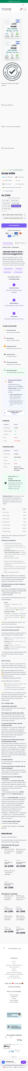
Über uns (14, 961)
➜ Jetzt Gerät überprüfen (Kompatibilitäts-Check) (12, 627)
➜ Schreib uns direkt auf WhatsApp (9, 823)
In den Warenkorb (14, 225)
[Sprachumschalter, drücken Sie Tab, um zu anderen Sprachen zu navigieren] (24, 5)
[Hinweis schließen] (26, 1060)
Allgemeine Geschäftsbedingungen (14, 965)
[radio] (5, 200)
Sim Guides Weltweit (14, 994)
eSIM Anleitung (14, 996)
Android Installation (14, 1002)
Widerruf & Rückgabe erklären (14, 978)
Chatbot (14, 998)
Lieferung (14, 968)
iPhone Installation (14, 1000)
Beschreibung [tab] (8, 243)
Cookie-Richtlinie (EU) (14, 976)
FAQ (14, 963)
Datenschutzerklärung (14, 967)
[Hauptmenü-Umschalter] (25, 9)
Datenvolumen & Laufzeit (14, 198)
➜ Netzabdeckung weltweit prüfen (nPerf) (11, 678)
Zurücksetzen (4, 211)
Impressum (14, 970)
